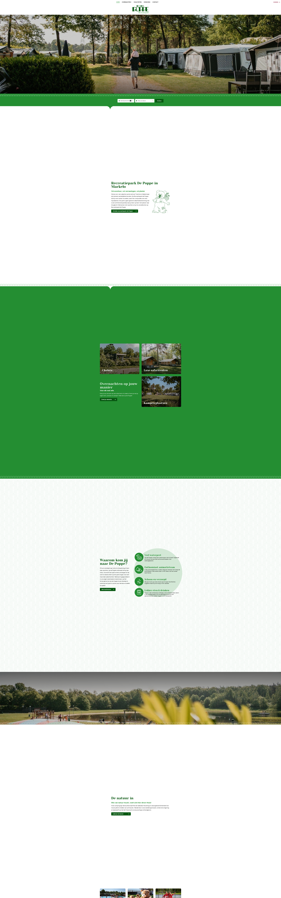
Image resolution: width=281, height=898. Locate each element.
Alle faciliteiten (106, 589)
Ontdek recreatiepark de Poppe (123, 211)
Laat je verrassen (118, 814)
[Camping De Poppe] (140, 9)
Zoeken (159, 100)
